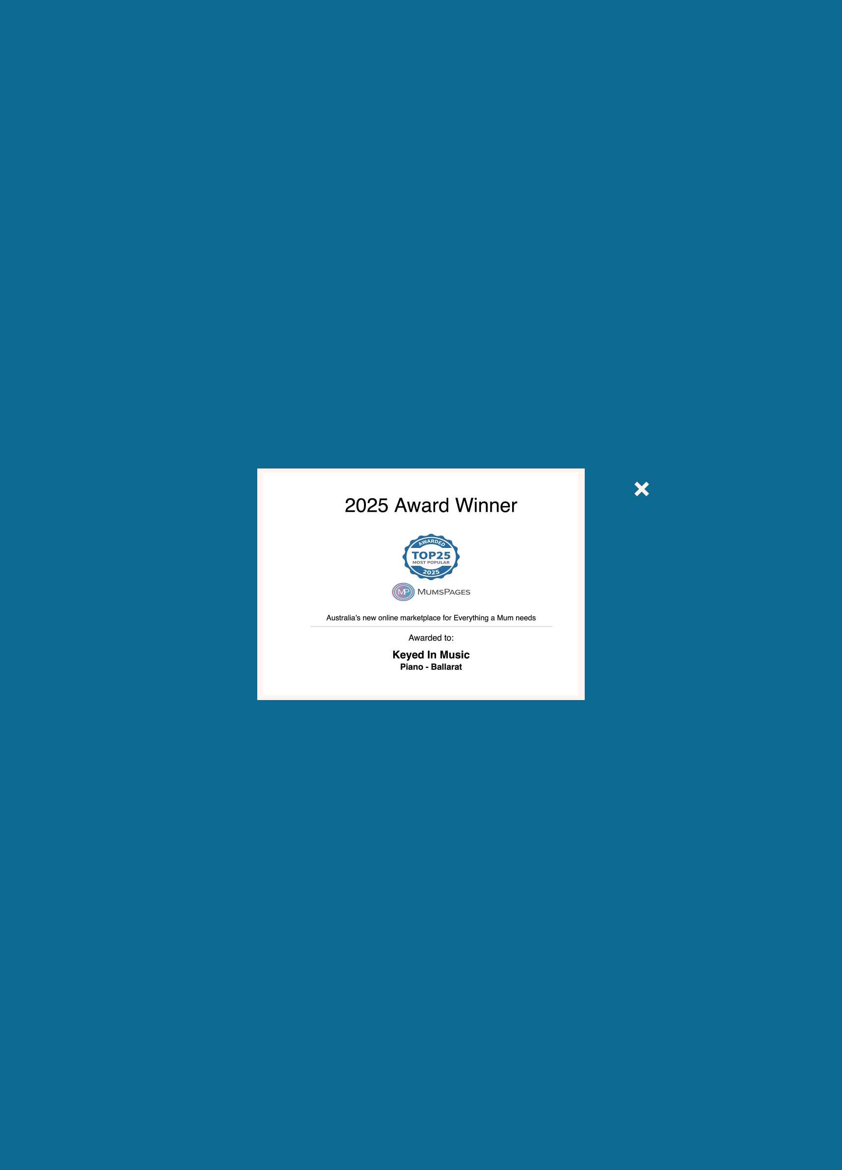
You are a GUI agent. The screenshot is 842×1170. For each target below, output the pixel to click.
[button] (641, 489)
